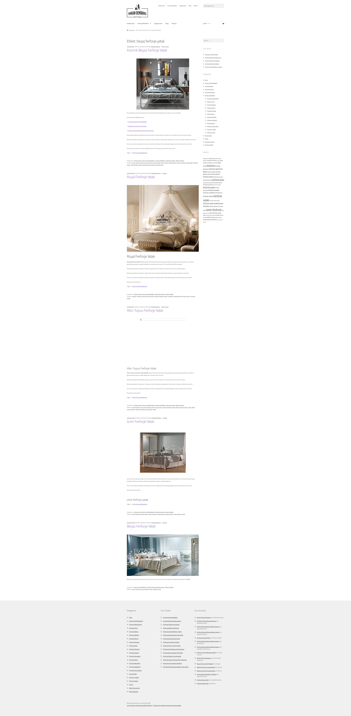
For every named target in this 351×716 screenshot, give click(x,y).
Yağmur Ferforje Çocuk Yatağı (206, 667)
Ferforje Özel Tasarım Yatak (171, 646)
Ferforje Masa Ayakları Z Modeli (206, 674)
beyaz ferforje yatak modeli (152, 163)
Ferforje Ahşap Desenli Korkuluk (173, 635)
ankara (134, 296)
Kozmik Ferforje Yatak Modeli (137, 122)
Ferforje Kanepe (211, 111)
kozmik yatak (159, 165)
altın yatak (158, 407)
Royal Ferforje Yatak (141, 176)
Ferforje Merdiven (210, 92)
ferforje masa (209, 187)
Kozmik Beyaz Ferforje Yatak (147, 50)
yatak (128, 298)
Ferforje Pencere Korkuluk (212, 61)
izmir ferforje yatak (179, 514)
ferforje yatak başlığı (214, 200)
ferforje (156, 296)
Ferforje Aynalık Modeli (211, 54)
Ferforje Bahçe (209, 86)
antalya (139, 296)
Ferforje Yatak (138, 161)
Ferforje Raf (208, 136)
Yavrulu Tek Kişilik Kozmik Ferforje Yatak (141, 131)
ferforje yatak (163, 296)
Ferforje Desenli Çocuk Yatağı (172, 656)
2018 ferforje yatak (213, 158)
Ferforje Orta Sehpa (212, 126)
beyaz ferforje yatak (138, 163)
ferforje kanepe (207, 180)
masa (204, 215)
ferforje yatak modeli (187, 163)
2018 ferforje (205, 158)
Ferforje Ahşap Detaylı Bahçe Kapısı (208, 627)
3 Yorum (165, 418)
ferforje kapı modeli (208, 182)
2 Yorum (164, 522)
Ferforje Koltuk (209, 89)
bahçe (218, 160)
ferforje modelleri (209, 193)
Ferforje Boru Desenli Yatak (171, 639)
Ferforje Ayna (211, 102)
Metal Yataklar (180, 161)
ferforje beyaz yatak (174, 163)
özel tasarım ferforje (210, 219)
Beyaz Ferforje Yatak (141, 526)
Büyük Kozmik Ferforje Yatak (137, 126)
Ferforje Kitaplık (211, 117)
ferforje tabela (208, 196)
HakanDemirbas (155, 46)
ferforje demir (208, 177)
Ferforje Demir (211, 108)
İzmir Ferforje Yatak (140, 421)
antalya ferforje (166, 407)
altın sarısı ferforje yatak (147, 407)
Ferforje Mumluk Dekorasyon (213, 58)
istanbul (170, 296)
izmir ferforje (148, 409)
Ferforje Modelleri (172, 6)
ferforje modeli (213, 190)
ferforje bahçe (211, 172)
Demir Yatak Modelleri (148, 161)
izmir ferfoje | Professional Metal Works (139, 705)
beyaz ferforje (136, 589)
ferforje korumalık (217, 184)
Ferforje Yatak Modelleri (139, 153)
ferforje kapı (218, 179)
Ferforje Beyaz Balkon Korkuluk (173, 653)
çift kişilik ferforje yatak (215, 217)
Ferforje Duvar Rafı (203, 680)
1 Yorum (164, 173)
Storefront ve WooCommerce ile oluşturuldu (167, 705)
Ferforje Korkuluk (212, 120)
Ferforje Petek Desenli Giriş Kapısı (173, 649)
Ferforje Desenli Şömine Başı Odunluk (175, 660)
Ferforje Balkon (211, 105)
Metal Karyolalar (170, 161)
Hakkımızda (161, 6)
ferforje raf (218, 193)
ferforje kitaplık (217, 182)
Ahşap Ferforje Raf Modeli (205, 664)
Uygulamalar (183, 6)
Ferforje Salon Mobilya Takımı (213, 67)
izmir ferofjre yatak (136, 165)
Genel (206, 139)
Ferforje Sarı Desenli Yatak (171, 642)
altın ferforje (135, 407)
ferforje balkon (215, 174)
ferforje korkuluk (208, 184)
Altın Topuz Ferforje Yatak (145, 310)
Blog (190, 6)
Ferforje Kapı (210, 114)
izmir (188, 296)
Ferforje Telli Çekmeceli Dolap (206, 621)
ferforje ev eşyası (218, 177)
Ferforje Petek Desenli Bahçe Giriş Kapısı (175, 667)
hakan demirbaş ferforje (216, 206)
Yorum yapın (165, 46)
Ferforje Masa (211, 123)
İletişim (196, 6)
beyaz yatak (164, 163)
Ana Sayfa (131, 30)
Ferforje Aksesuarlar (213, 98)
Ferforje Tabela (211, 129)
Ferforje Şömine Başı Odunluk (172, 663)
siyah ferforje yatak (210, 215)
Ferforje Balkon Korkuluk (212, 64)
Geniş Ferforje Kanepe (204, 617)
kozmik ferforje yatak (149, 165)
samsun (192, 296)
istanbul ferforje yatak (179, 296)
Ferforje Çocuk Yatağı (203, 638)
